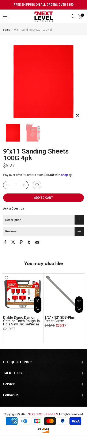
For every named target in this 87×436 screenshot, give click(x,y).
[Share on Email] (37, 242)
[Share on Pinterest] (21, 242)
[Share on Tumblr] (29, 242)
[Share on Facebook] (5, 242)
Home (6, 29)
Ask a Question (13, 208)
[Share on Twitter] (13, 242)
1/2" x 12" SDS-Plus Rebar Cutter (60, 319)
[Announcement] (43, 4)
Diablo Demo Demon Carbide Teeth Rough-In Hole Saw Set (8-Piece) (21, 320)
